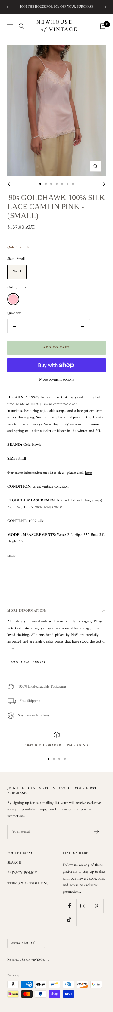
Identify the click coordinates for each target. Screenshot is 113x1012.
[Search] (21, 26)
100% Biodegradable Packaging (42, 686)
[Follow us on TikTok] (69, 919)
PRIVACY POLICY (22, 873)
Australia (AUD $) (23, 943)
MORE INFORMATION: (26, 611)
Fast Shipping (30, 700)
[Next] (103, 184)
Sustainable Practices (33, 715)
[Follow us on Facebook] (69, 906)
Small (17, 271)
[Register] (96, 832)
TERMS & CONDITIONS (27, 883)
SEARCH (14, 862)
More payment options (56, 379)
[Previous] (9, 184)
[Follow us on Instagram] (83, 906)
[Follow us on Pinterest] (96, 906)
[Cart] (103, 26)
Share (11, 556)
